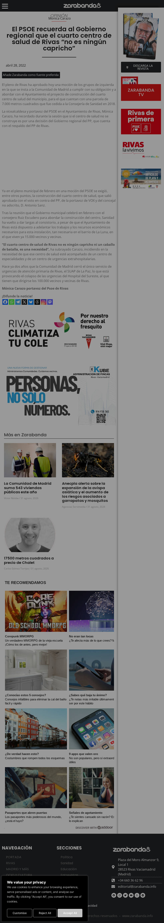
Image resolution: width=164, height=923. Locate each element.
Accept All (70, 913)
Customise (20, 913)
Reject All (45, 913)
